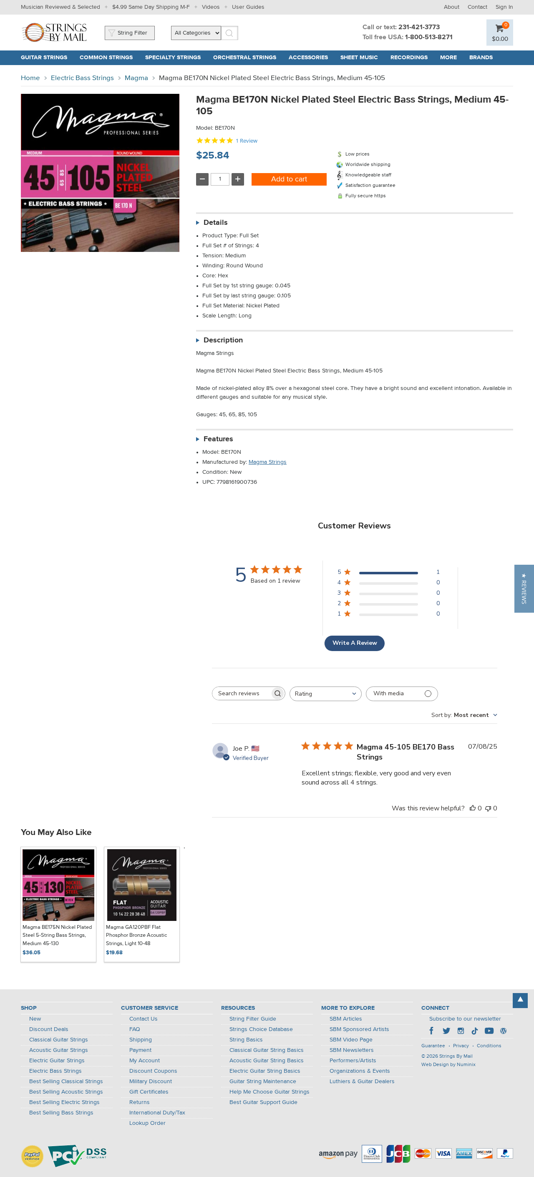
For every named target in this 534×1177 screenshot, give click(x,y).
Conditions (489, 1046)
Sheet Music (359, 57)
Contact (477, 7)
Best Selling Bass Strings (61, 1113)
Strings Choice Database (261, 1029)
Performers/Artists (353, 1061)
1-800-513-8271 (429, 37)
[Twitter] (446, 1031)
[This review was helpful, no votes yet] (473, 808)
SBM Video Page (351, 1040)
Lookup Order (147, 1123)
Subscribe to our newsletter (465, 1019)
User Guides (248, 7)
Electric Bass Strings (82, 78)
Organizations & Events (360, 1071)
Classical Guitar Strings (58, 1040)
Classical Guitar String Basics (266, 1050)
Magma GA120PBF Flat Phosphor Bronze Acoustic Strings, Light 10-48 (136, 935)
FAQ (134, 1029)
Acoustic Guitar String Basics (266, 1061)
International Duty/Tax (157, 1113)
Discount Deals (48, 1029)
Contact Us (143, 1019)
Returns (139, 1102)
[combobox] (326, 694)
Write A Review (354, 643)
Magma (136, 78)
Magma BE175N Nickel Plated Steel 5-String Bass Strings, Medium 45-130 (57, 935)
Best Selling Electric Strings (64, 1102)
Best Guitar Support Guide (263, 1102)
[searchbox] (241, 693)
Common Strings (106, 57)
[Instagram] (460, 1031)
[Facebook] (432, 1031)
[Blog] (503, 1031)
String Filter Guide (252, 1019)
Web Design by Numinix (448, 1064)
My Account (144, 1061)
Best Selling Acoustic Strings (66, 1092)
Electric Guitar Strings (57, 1061)
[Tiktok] (475, 1031)
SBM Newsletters (352, 1050)
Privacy (461, 1046)
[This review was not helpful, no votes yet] (488, 808)
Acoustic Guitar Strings (58, 1050)
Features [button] (218, 439)
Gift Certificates (149, 1092)
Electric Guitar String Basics (264, 1071)
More (448, 57)
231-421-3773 (419, 27)
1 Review (246, 140)
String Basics (246, 1040)
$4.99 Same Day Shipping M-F (151, 7)
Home (30, 78)
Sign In (504, 7)
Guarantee (433, 1046)
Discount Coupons (153, 1071)
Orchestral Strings (244, 57)
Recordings (409, 57)
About (451, 7)
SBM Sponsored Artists (359, 1029)
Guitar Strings (44, 57)
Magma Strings (268, 462)
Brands (481, 57)
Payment (140, 1050)
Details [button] (216, 222)
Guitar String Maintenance (262, 1081)
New (35, 1019)
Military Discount (150, 1081)
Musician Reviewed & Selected (60, 7)
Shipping (140, 1040)
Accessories (308, 57)
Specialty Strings (173, 57)
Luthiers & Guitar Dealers (362, 1081)
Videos (211, 7)
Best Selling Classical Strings (66, 1081)
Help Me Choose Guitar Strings (269, 1092)
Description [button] (223, 340)
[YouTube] (489, 1031)
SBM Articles (346, 1019)
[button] (524, 589)
